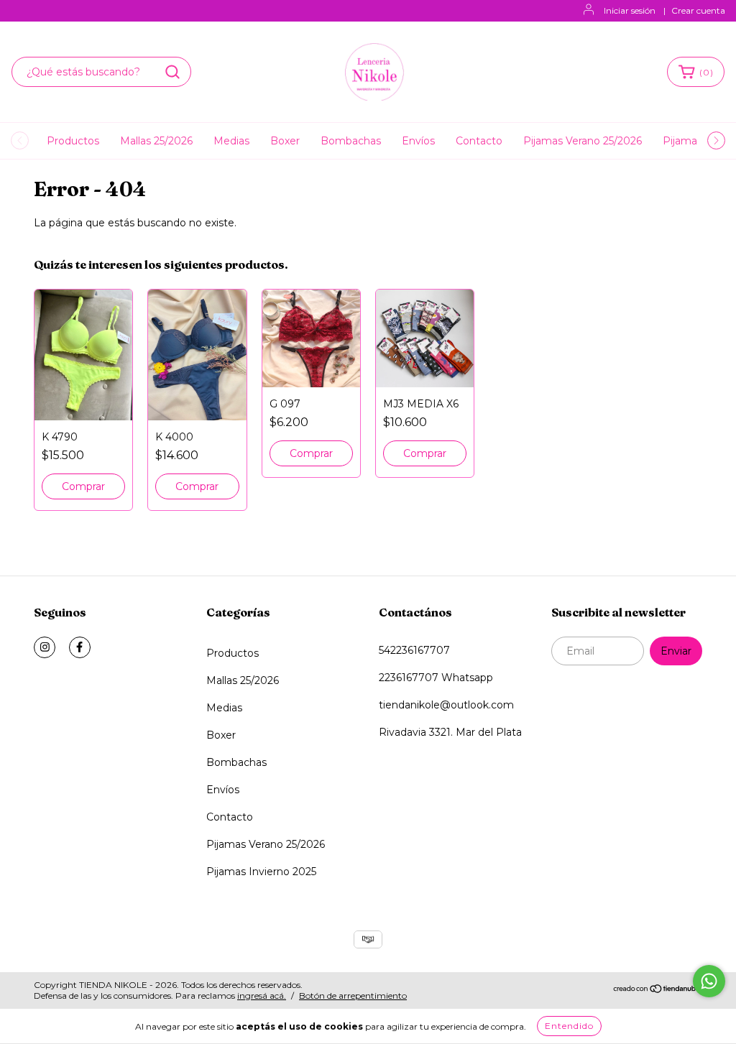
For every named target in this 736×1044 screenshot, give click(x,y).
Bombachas (351, 140)
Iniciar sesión (630, 10)
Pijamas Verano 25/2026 (582, 140)
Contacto (479, 140)
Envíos (418, 140)
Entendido (569, 1025)
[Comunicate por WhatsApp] (709, 981)
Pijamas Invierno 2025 (261, 871)
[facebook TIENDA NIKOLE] (80, 647)
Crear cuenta (698, 10)
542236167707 (414, 650)
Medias (231, 140)
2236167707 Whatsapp (436, 677)
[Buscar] (172, 72)
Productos (73, 140)
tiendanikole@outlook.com (446, 704)
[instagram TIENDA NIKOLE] (44, 647)
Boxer (285, 140)
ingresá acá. (261, 995)
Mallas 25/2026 (156, 140)
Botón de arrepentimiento (353, 995)
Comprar (83, 486)
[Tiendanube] (657, 990)
